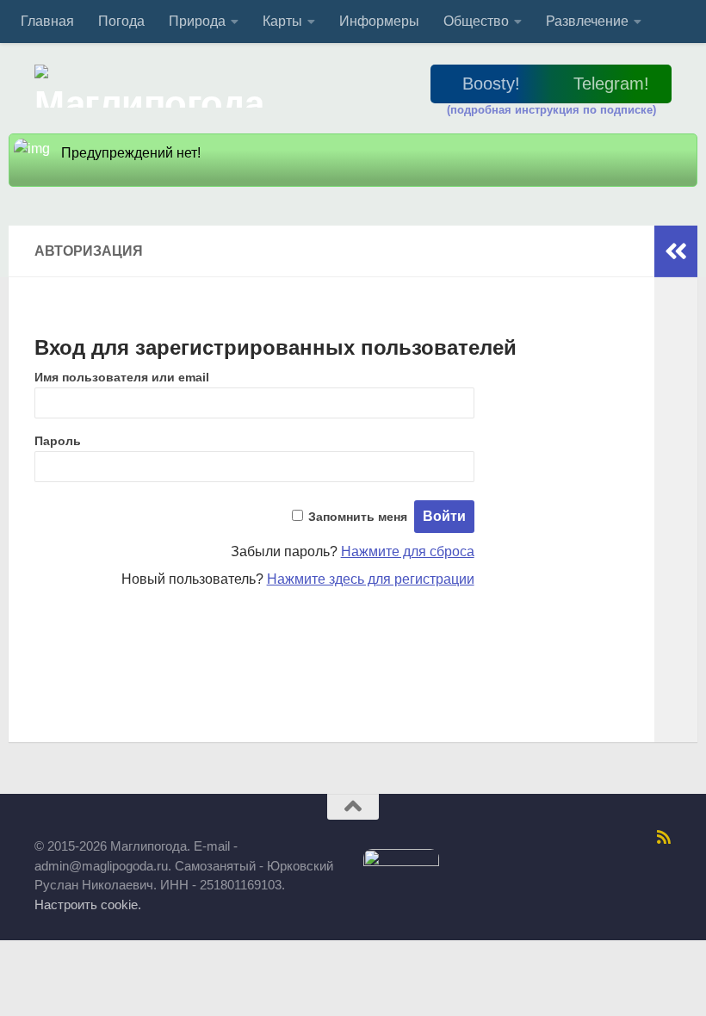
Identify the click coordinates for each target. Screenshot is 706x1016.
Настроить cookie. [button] (87, 904)
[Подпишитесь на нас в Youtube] (641, 838)
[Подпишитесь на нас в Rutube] (552, 838)
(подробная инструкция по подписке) (551, 109)
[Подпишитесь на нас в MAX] (484, 838)
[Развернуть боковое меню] (675, 251)
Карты (282, 21)
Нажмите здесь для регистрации (370, 579)
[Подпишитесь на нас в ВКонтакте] (507, 838)
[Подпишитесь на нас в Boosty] (417, 838)
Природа (197, 21)
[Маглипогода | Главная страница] (154, 86)
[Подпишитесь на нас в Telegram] (462, 838)
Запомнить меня (357, 516)
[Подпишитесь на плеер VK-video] (596, 838)
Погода (121, 21)
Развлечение (587, 21)
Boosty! (491, 83)
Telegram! (611, 83)
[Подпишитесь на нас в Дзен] (574, 838)
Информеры (379, 21)
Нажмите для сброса (407, 551)
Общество (476, 21)
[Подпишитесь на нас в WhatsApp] (619, 838)
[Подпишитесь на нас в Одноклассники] (529, 838)
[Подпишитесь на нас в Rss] (664, 837)
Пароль (57, 441)
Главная (47, 21)
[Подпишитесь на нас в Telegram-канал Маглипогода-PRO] (440, 838)
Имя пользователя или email (121, 377)
